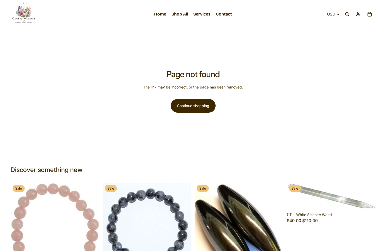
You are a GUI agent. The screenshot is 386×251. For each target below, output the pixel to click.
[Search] (347, 14)
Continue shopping (193, 105)
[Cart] (369, 14)
